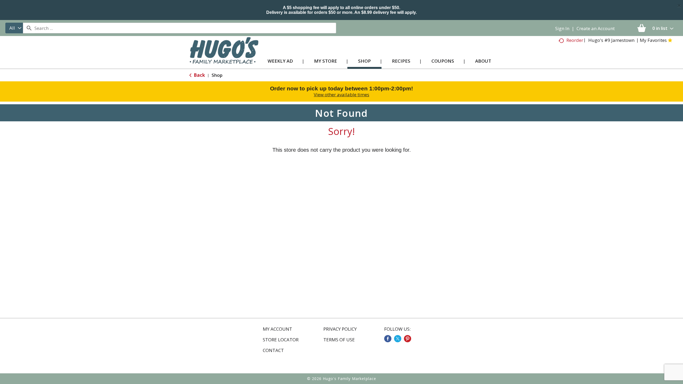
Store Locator (281, 339)
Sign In (562, 28)
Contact (273, 350)
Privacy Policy (340, 329)
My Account (277, 329)
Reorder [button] (574, 40)
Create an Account (596, 28)
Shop (217, 75)
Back (199, 75)
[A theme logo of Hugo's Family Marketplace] (224, 55)
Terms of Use (339, 339)
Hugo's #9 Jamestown (611, 40)
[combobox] (14, 28)
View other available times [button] (341, 94)
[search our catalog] (29, 28)
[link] (387, 338)
